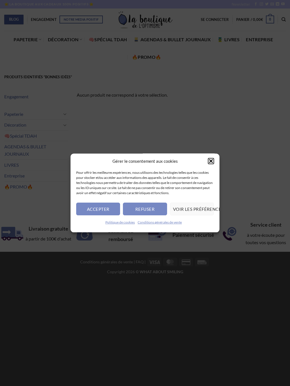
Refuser (145, 209)
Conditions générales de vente (160, 222)
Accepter (98, 209)
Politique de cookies (120, 222)
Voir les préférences (193, 209)
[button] (211, 161)
